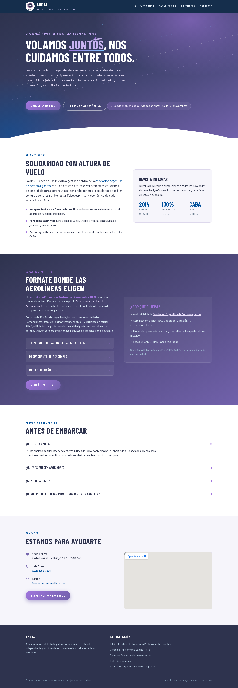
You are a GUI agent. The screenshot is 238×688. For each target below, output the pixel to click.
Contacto (206, 6)
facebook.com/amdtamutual (49, 583)
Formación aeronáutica (85, 105)
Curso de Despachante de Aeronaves (130, 655)
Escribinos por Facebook (48, 595)
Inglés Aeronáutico (69, 370)
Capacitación (167, 6)
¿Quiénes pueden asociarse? (45, 467)
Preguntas (188, 6)
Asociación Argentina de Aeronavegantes (164, 106)
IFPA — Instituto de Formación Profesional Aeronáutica (140, 644)
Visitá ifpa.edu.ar (43, 385)
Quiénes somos (144, 6)
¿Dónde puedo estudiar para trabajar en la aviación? (63, 494)
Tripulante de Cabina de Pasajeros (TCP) (69, 343)
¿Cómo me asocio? (38, 481)
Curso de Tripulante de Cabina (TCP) (130, 650)
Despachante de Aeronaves (69, 356)
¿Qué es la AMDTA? (38, 444)
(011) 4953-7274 (41, 571)
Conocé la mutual (43, 105)
